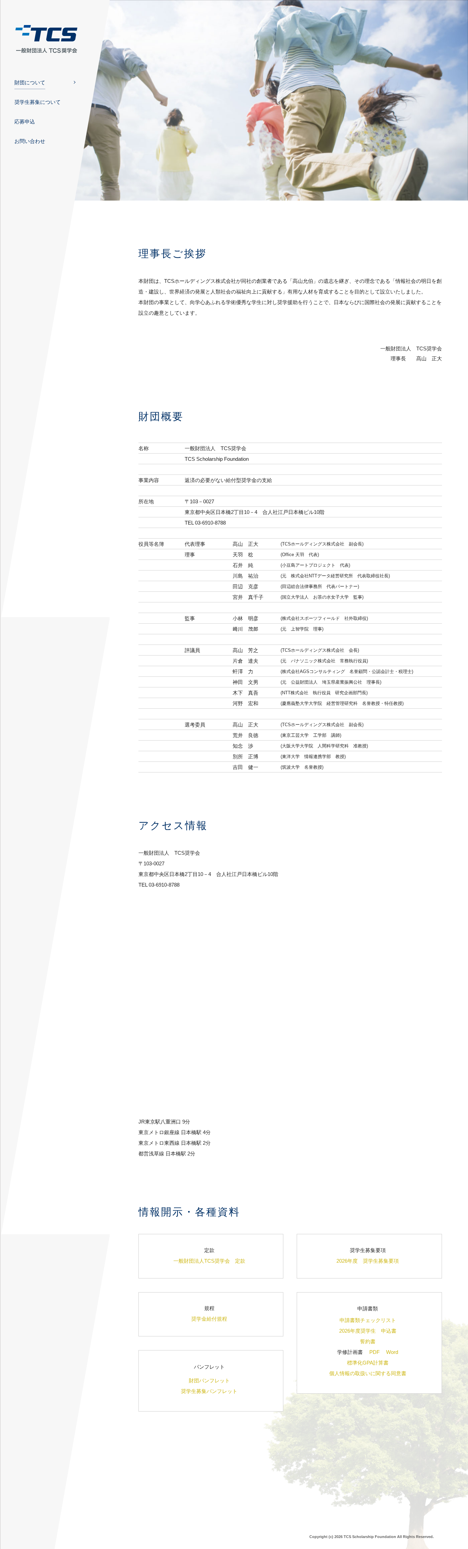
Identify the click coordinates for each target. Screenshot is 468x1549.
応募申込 (24, 121)
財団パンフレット (209, 1380)
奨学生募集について (37, 102)
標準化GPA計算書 (368, 1363)
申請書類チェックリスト (368, 1320)
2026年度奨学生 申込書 (367, 1331)
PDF (374, 1352)
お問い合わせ (29, 141)
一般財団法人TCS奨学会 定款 (209, 1261)
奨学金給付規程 (209, 1319)
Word (392, 1352)
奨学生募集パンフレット (209, 1391)
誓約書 (367, 1341)
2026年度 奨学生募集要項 (367, 1261)
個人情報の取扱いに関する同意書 (367, 1373)
